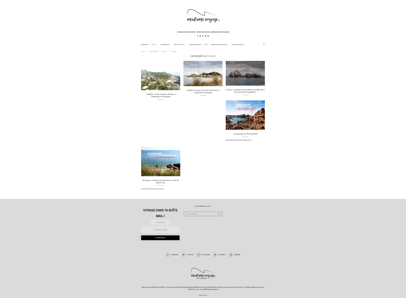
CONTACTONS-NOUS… (238, 44)
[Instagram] (203, 36)
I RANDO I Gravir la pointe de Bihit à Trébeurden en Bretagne (161, 95)
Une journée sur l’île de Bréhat (245, 134)
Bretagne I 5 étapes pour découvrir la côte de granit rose (160, 181)
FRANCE (154, 44)
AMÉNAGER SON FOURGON (219, 44)
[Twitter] (200, 36)
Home (143, 51)
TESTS (206, 44)
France (165, 51)
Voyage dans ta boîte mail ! (160, 213)
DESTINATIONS (165, 44)
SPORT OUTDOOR (179, 44)
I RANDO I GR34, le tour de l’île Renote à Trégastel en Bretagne (203, 91)
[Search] (264, 44)
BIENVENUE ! (144, 44)
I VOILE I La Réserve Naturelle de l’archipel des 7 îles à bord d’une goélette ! (245, 91)
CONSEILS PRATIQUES (195, 44)
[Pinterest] (205, 36)
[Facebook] (197, 36)
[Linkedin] (208, 36)
